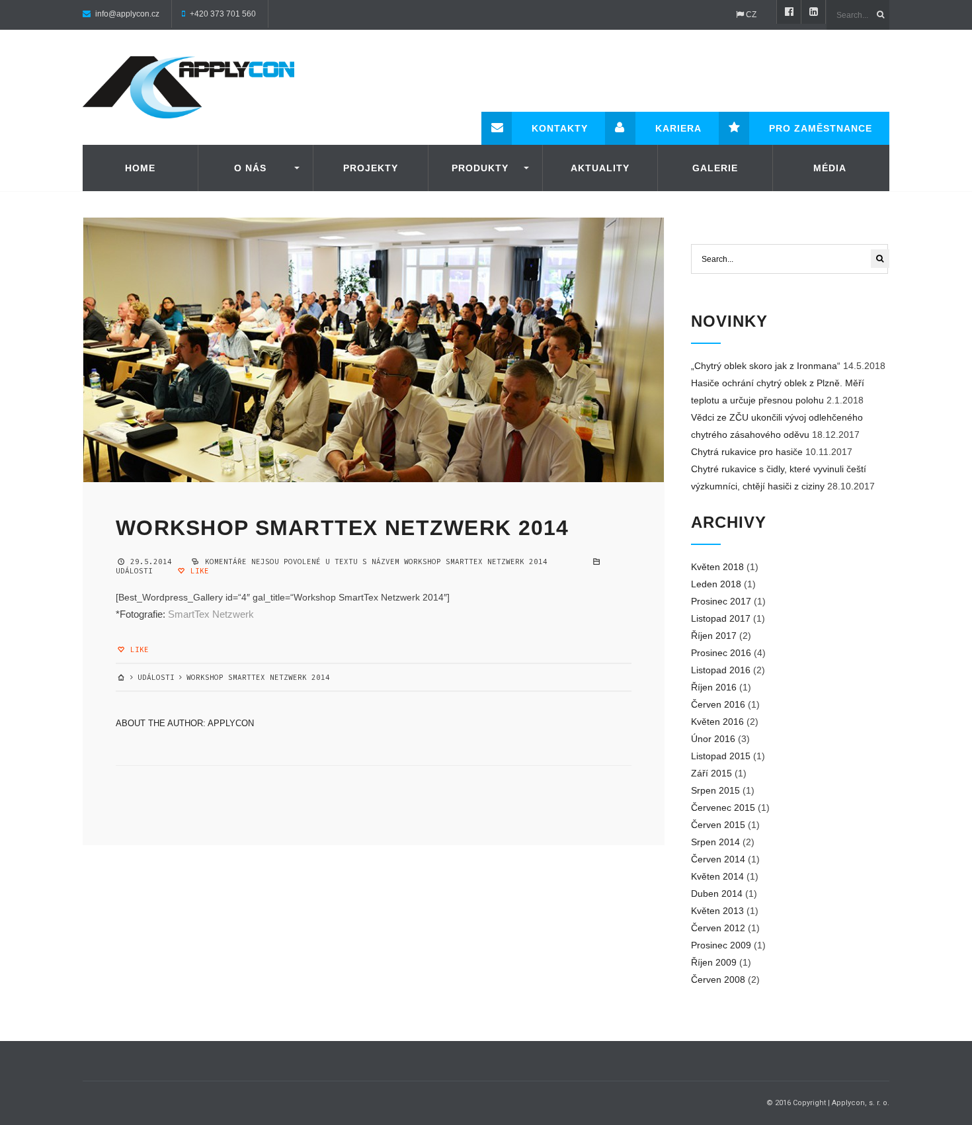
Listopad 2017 (720, 618)
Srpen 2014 (715, 842)
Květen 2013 (717, 910)
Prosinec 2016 (721, 652)
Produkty (480, 168)
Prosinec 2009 (721, 945)
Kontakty (560, 128)
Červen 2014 (718, 859)
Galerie (715, 168)
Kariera (678, 128)
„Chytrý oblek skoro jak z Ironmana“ (765, 365)
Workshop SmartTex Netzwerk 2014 (342, 528)
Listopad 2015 (720, 756)
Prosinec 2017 (721, 601)
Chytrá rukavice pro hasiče (747, 451)
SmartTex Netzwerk (211, 614)
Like (197, 570)
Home (140, 168)
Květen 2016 (717, 721)
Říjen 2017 (714, 635)
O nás (250, 168)
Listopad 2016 (720, 670)
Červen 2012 (718, 928)
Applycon (231, 723)
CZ (750, 14)
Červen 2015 (718, 824)
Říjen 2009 (714, 962)
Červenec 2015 (723, 807)
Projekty (370, 168)
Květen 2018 (717, 567)
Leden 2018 (716, 584)
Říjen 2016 (714, 687)
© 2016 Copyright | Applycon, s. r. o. (827, 1103)
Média (829, 168)
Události (134, 570)
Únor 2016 (713, 738)
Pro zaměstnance (820, 128)
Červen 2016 (718, 704)
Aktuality (600, 168)
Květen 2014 (717, 876)
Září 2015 (711, 773)
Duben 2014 (717, 893)
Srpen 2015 (715, 790)
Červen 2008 (718, 979)
